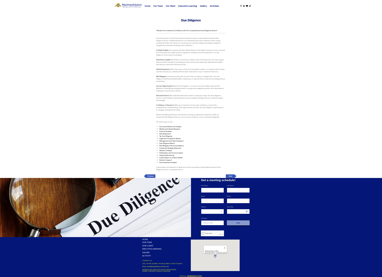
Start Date (230, 207)
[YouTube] (247, 6)
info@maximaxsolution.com (158, 266)
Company (204, 218)
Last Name (230, 185)
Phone (229, 196)
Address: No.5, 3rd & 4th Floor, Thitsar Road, (159, 269)
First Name (204, 185)
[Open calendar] (247, 211)
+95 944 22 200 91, (164, 263)
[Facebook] (241, 6)
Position (203, 207)
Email (202, 196)
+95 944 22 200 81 (152, 263)
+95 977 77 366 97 (176, 263)
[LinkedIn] (244, 6)
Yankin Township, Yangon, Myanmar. (156, 271)
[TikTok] (250, 6)
